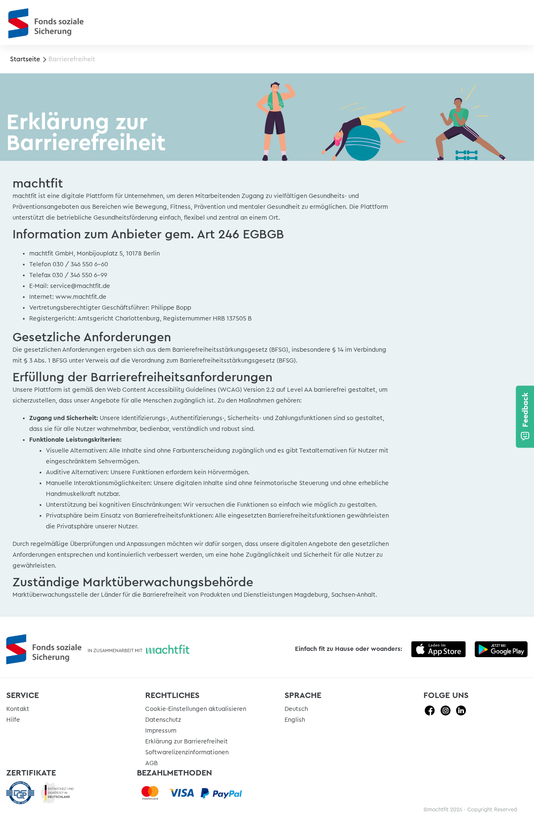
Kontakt (17, 709)
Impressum (160, 731)
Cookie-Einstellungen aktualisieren (195, 709)
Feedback (525, 409)
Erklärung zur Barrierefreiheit (186, 741)
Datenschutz (163, 720)
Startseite (25, 59)
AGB (151, 763)
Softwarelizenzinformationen (187, 752)
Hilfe (13, 720)
